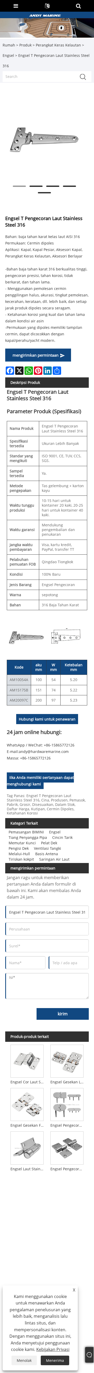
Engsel (8, 55)
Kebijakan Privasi (52, 1349)
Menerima (55, 1360)
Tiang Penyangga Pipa (28, 837)
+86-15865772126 (35, 758)
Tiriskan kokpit (21, 859)
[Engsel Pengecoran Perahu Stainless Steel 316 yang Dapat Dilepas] (67, 1147)
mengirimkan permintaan (35, 355)
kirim (63, 1014)
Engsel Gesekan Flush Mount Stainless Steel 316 (27, 1125)
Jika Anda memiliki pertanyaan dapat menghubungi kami (40, 780)
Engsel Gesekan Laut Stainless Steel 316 (67, 1081)
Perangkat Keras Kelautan (58, 45)
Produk (25, 45)
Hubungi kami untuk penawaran (47, 719)
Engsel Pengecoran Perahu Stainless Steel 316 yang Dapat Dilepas (67, 1168)
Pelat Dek (49, 842)
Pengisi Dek (19, 848)
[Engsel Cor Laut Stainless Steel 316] (27, 1060)
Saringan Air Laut (54, 859)
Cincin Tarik (62, 837)
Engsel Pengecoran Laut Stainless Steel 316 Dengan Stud (67, 1125)
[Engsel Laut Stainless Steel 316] (27, 1147)
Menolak (24, 1360)
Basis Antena (46, 853)
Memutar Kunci (22, 842)
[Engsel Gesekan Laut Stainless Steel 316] (67, 1060)
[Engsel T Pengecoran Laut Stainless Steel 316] (44, 137)
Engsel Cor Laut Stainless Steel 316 (27, 1081)
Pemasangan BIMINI (26, 832)
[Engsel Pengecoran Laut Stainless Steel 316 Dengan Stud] (67, 1103)
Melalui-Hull (19, 853)
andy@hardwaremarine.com (44, 751)
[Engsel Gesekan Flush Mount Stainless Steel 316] (27, 1103)
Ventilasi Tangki (47, 848)
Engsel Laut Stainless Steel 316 (27, 1168)
